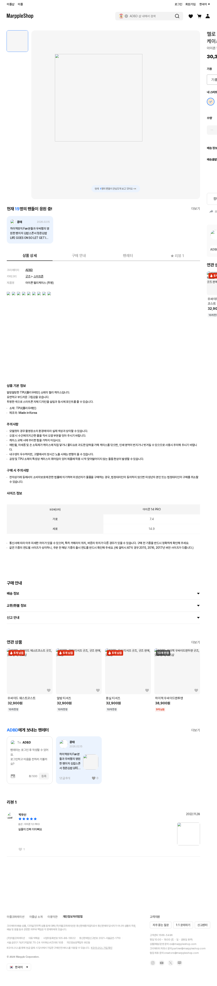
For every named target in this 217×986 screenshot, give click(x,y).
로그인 (178, 4)
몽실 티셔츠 (113, 698)
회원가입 (190, 4)
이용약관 (52, 916)
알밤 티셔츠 (64, 698)
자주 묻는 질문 (161, 925)
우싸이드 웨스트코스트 (22, 698)
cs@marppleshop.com (182, 944)
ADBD (29, 270)
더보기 (195, 209)
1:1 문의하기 (183, 925)
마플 (20, 4)
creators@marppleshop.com (181, 952)
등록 (43, 776)
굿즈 (28, 276)
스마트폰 (38, 276)
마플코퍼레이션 (15, 916)
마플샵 (10, 4)
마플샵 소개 (36, 916)
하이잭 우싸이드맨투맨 (169, 698)
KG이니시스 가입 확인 (101, 947)
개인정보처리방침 (73, 916)
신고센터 (202, 925)
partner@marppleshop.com (188, 948)
